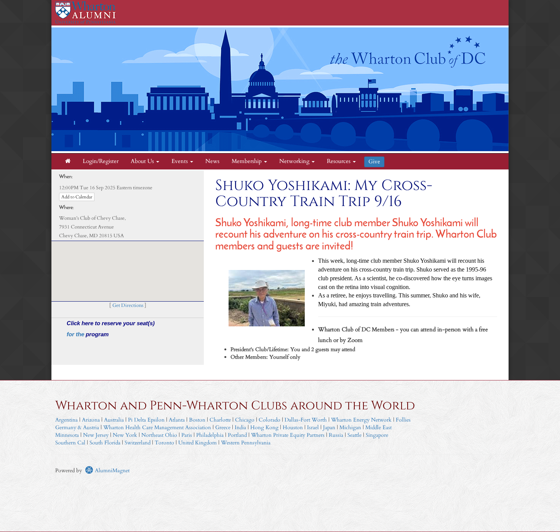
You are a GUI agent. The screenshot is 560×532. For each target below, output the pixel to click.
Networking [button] (295, 161)
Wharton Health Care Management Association (157, 427)
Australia (114, 419)
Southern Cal (70, 442)
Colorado (269, 419)
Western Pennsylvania (245, 442)
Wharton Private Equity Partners (288, 435)
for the (76, 334)
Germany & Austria (77, 427)
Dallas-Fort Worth (306, 419)
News (212, 161)
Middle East (378, 427)
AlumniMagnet (111, 470)
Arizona (91, 419)
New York (125, 435)
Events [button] (180, 161)
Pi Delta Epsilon (146, 419)
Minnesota (67, 435)
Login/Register (100, 161)
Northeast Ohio (159, 435)
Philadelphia (210, 435)
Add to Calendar (76, 197)
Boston (197, 419)
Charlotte (220, 419)
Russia (336, 435)
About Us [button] (143, 161)
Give (374, 162)
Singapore (377, 435)
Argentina (66, 419)
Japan (329, 427)
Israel (313, 427)
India (240, 427)
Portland (237, 435)
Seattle (354, 435)
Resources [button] (339, 161)
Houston (293, 427)
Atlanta (177, 419)
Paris (186, 435)
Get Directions (127, 305)
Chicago (244, 419)
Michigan (350, 427)
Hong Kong (264, 427)
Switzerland (137, 442)
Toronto (164, 442)
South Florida (105, 442)
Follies (403, 419)
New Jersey (96, 435)
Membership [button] (247, 161)
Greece (222, 427)
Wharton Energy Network (361, 419)
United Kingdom (197, 442)
